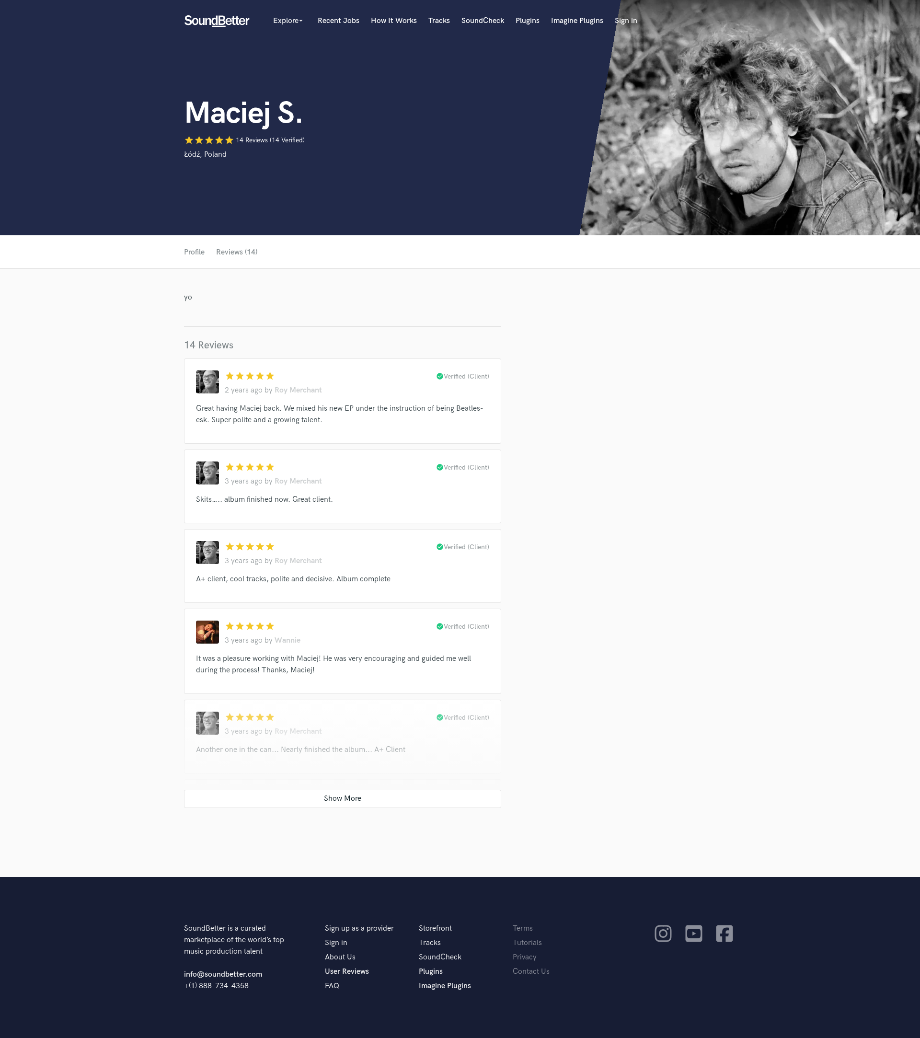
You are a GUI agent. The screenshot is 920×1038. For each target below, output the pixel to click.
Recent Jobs (338, 20)
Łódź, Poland (205, 154)
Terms (523, 928)
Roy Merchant (298, 390)
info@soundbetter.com (223, 974)
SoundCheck (482, 20)
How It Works (394, 20)
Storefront (435, 928)
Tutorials (527, 942)
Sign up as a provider (359, 928)
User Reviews (347, 971)
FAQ (332, 986)
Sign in (626, 20)
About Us (340, 957)
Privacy (525, 957)
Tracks (439, 20)
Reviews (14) (236, 252)
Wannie (287, 640)
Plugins (528, 20)
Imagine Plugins (577, 20)
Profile (194, 252)
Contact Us (531, 971)
